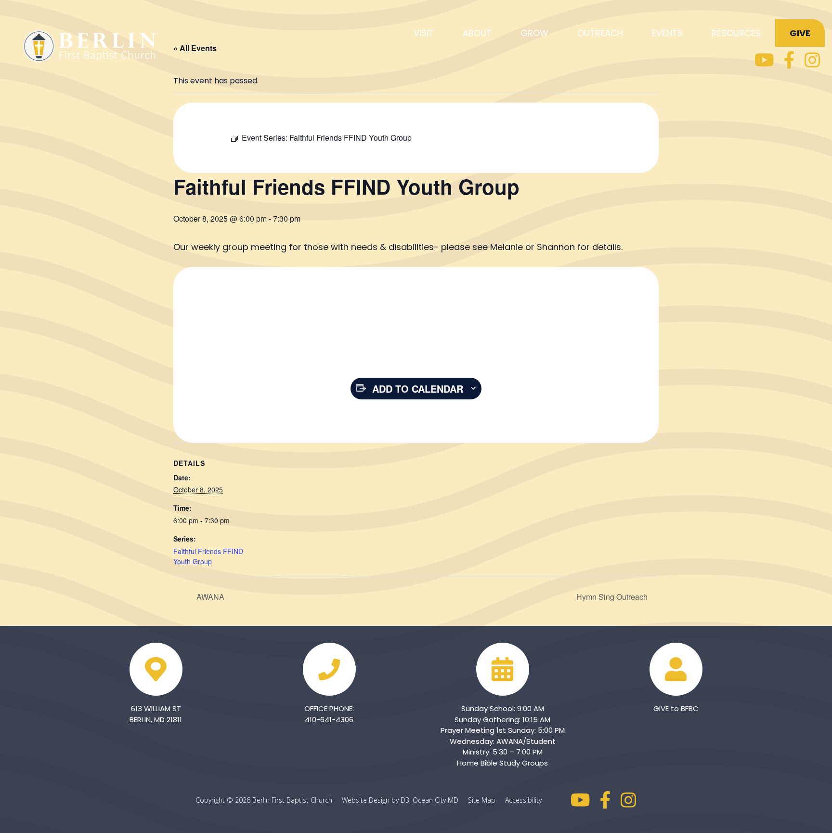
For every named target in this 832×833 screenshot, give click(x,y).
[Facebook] (789, 60)
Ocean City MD (439, 800)
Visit (424, 33)
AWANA (209, 596)
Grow (534, 33)
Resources (736, 33)
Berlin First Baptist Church (292, 800)
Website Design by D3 (375, 800)
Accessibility (523, 800)
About (477, 33)
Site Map (485, 800)
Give (800, 33)
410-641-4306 (329, 719)
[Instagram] (812, 60)
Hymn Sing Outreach (613, 596)
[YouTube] (764, 60)
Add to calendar (417, 389)
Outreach (600, 33)
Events (667, 33)
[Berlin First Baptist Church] (91, 44)
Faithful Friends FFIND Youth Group (208, 556)
